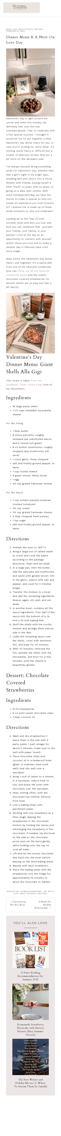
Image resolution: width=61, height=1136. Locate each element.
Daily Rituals (25, 29)
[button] (55, 6)
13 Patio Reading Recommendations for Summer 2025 (30, 976)
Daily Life (11, 29)
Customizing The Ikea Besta (18, 903)
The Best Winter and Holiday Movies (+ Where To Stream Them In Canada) (30, 1083)
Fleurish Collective (21, 7)
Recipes (38, 29)
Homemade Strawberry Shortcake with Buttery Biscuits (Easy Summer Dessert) (30, 1029)
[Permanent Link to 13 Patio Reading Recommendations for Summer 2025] (30, 967)
